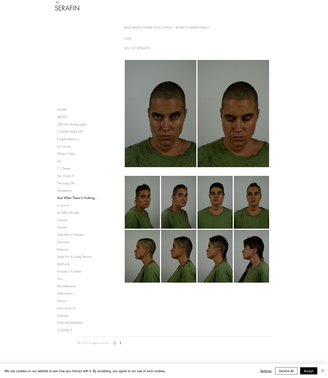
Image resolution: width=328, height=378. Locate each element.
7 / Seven (64, 168)
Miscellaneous (66, 286)
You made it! (65, 176)
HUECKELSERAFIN (69, 323)
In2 (59, 161)
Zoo (59, 279)
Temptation (64, 190)
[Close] (322, 370)
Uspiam (62, 220)
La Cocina (64, 146)
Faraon (61, 301)
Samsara (63, 242)
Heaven (62, 227)
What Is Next (66, 154)
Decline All (286, 371)
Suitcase (62, 315)
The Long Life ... (67, 183)
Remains (63, 249)
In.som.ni (63, 205)
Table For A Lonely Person (74, 257)
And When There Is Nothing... (77, 198)
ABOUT (62, 117)
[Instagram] (115, 343)
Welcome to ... (67, 293)
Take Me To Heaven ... (72, 234)
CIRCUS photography (71, 124)
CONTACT (64, 330)
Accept (308, 371)
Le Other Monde (68, 212)
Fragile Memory (68, 139)
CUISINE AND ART (70, 131)
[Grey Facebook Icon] (120, 343)
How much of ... (68, 308)
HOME (61, 109)
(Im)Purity (63, 264)
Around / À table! (69, 271)
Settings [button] (266, 371)
